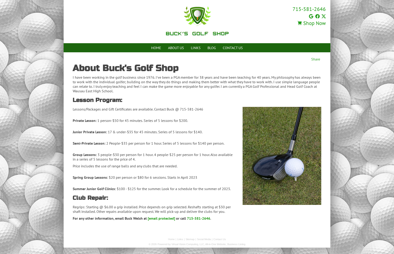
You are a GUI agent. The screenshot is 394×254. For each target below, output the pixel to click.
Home (156, 47)
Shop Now (314, 23)
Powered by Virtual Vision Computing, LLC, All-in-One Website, (192, 244)
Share (315, 59)
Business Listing (236, 244)
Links (196, 47)
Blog (211, 47)
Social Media (204, 239)
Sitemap (190, 239)
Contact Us (233, 47)
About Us (176, 47)
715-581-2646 (309, 9)
